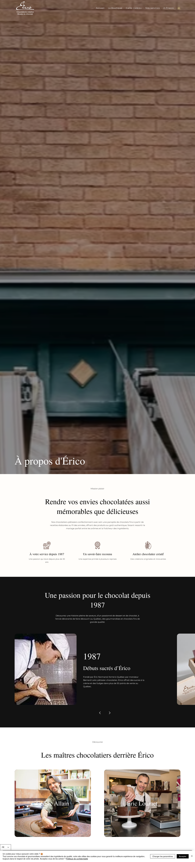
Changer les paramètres (162, 856)
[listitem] (53, 803)
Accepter (182, 856)
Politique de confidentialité (77, 858)
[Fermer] (191, 856)
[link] (178, 7)
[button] (115, 8)
